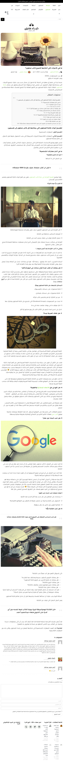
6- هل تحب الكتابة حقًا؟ (54, 121)
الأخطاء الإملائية (43, 388)
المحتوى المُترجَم (40, 7)
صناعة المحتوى (47, 7)
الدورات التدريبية (17, 7)
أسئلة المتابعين (33, 9)
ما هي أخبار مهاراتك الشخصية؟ (51, 102)
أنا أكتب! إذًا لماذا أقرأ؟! (55, 106)
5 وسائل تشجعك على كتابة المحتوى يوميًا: (49, 110)
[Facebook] (39, 727)
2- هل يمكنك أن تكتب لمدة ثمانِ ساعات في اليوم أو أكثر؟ (44, 108)
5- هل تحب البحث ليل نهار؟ (52, 117)
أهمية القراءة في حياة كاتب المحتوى (41, 177)
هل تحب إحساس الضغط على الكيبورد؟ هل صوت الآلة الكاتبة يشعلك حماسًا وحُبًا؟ (40, 123)
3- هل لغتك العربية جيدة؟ (53, 113)
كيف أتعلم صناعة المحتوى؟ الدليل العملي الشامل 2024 (56, 731)
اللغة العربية (54, 7)
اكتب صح (55, 414)
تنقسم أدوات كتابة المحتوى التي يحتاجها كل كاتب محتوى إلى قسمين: (39, 100)
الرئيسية (59, 9)
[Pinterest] (5, 12)
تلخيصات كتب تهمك (25, 7)
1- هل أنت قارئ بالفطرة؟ (54, 104)
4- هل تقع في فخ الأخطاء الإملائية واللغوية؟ (48, 115)
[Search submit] (2, 19)
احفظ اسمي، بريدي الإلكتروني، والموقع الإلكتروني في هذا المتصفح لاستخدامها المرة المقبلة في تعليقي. (36, 711)
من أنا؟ (12, 7)
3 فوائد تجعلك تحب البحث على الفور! (51, 119)
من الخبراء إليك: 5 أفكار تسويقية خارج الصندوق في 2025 (45, 731)
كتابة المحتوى (54, 72)
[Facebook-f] (8, 12)
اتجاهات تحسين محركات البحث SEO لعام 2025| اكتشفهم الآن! (45, 750)
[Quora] (8, 14)
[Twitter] (35, 727)
